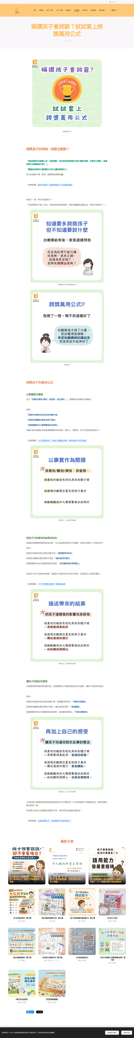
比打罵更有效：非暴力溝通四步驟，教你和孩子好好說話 (62, 440)
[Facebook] (110, 2)
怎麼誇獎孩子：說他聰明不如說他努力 (54, 821)
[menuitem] (35, 10)
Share (31, 1012)
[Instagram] (113, 2)
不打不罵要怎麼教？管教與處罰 (51, 584)
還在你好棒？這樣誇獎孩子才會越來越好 (55, 185)
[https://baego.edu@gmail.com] (116, 2)
